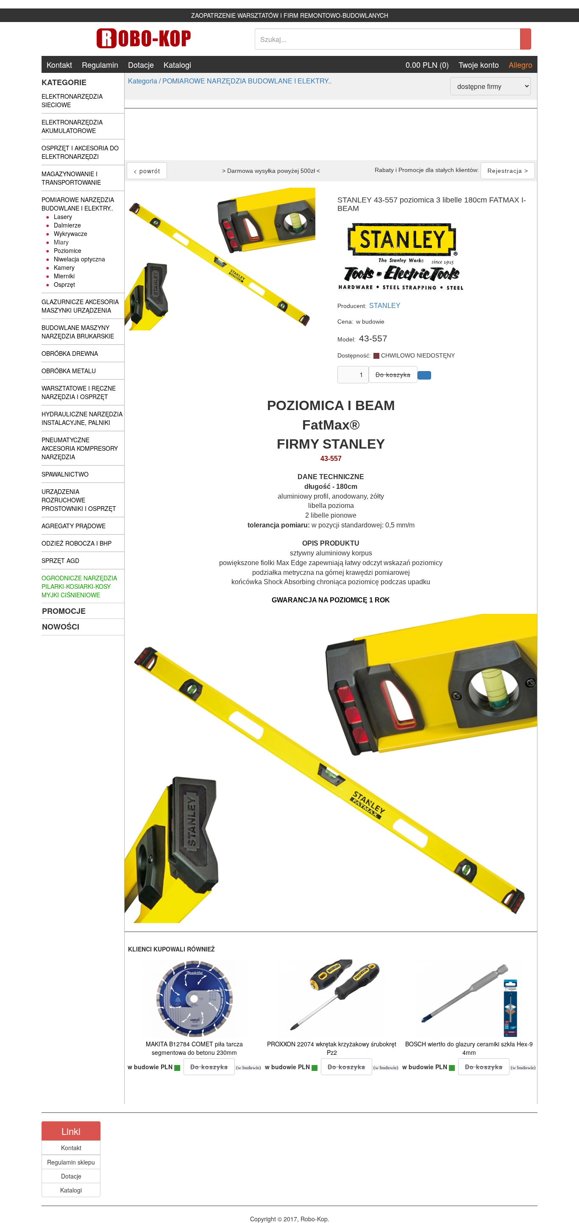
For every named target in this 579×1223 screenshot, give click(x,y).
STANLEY (385, 305)
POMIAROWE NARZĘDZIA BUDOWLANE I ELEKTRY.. (246, 81)
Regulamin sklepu (71, 1162)
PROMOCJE (64, 610)
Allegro (520, 64)
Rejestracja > (507, 170)
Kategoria (142, 81)
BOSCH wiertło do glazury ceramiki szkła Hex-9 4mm (469, 1048)
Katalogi (177, 64)
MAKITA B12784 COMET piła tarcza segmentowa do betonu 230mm (194, 1048)
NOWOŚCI (60, 626)
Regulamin (100, 64)
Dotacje (141, 64)
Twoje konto (479, 64)
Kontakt (59, 64)
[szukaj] (525, 39)
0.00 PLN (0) (427, 64)
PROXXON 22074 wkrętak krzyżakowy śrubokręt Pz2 (331, 1048)
